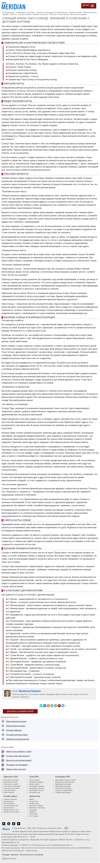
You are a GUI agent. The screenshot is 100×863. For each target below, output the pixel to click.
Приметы (32, 812)
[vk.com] (4, 825)
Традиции (33, 810)
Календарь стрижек (36, 786)
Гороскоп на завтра (11, 782)
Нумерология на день (11, 812)
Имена (31, 799)
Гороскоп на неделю (11, 784)
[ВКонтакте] (44, 705)
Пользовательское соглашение (31, 855)
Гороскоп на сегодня (11, 780)
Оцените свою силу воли (16, 769)
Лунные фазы (34, 784)
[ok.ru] (14, 825)
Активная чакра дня (14, 730)
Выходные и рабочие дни (64, 782)
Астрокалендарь (9, 790)
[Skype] (62, 705)
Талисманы (33, 814)
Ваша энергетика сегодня (16, 721)
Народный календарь (63, 786)
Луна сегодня (34, 780)
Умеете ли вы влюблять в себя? (19, 751)
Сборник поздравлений (63, 790)
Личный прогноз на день (15, 726)
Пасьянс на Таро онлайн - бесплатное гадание (68, 14)
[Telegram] (52, 705)
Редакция (6, 855)
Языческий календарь (63, 788)
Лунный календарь (36, 782)
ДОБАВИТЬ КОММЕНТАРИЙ (20, 711)
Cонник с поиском (10, 799)
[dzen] (19, 825)
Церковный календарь (63, 784)
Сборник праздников (63, 792)
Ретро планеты (9, 792)
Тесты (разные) (9, 803)
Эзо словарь (33, 816)
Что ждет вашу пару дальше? (18, 756)
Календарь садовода (36, 788)
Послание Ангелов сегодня (17, 735)
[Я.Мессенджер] (41, 705)
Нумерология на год (11, 810)
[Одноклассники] (48, 705)
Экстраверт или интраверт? (17, 765)
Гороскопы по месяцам (12, 786)
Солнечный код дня (11, 805)
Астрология (33, 801)
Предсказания (9, 808)
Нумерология (34, 803)
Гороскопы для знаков (12, 788)
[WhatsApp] (55, 705)
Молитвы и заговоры (37, 808)
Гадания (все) (8, 801)
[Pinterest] (59, 705)
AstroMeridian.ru (20, 828)
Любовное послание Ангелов (17, 739)
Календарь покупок (36, 790)
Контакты (14, 855)
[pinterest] (9, 825)
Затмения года (34, 792)
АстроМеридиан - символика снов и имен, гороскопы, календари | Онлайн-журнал (34, 12)
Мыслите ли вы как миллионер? (19, 760)
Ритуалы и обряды (36, 805)
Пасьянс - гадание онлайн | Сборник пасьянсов (29, 14)
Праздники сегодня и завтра (65, 780)
